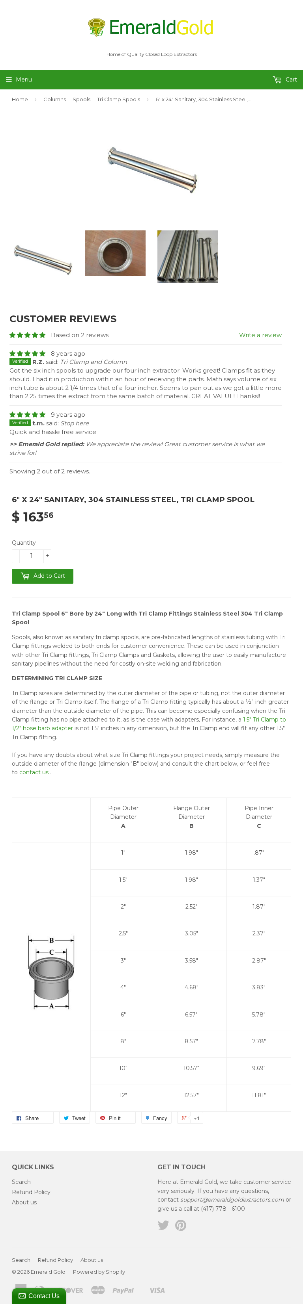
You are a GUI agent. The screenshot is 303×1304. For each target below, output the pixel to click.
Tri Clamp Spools (118, 99)
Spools (81, 99)
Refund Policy (31, 1192)
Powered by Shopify (99, 1272)
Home (20, 99)
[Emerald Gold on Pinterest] (181, 1228)
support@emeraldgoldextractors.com (232, 1199)
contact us (34, 772)
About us (24, 1202)
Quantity (24, 542)
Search (21, 1181)
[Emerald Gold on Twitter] (163, 1228)
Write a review (260, 335)
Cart (290, 79)
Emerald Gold (48, 1272)
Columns (54, 99)
